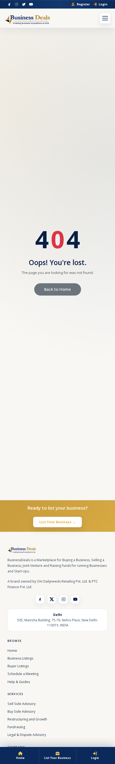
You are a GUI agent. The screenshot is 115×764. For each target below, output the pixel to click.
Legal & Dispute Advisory (26, 734)
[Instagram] (16, 4)
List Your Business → (57, 522)
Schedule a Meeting (23, 674)
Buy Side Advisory (21, 711)
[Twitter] (24, 4)
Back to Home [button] (57, 289)
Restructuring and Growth (27, 719)
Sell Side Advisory (21, 703)
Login (103, 4)
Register (83, 4)
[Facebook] (9, 4)
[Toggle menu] (105, 18)
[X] (51, 599)
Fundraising (16, 727)
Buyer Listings (18, 666)
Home (12, 650)
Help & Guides (18, 682)
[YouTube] (31, 4)
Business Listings (20, 658)
